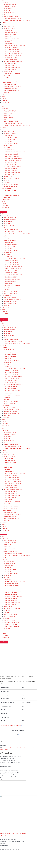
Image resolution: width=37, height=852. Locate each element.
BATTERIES (7, 42)
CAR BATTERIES (9, 44)
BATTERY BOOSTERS (11, 63)
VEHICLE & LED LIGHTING (11, 79)
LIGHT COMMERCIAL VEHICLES (12, 86)
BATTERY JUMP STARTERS (12, 67)
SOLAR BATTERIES (10, 34)
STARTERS (7, 77)
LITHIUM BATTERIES (11, 57)
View (18, 736)
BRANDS (4, 22)
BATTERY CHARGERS (11, 65)
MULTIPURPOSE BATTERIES (13, 55)
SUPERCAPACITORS (11, 32)
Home (1, 676)
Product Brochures (9, 26)
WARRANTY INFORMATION (11, 16)
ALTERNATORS (8, 40)
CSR (5, 14)
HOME (3, 1)
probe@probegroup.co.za (11, 770)
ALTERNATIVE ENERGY (10, 28)
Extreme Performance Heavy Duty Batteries (16, 747)
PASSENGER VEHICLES (10, 85)
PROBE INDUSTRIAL (9, 12)
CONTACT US (5, 102)
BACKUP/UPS (9, 30)
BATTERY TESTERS (10, 69)
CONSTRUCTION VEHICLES (11, 90)
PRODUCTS (5, 24)
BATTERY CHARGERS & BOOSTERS (13, 61)
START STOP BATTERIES (12, 49)
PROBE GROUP (8, 8)
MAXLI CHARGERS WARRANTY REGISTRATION (18, 20)
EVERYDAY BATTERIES (11, 48)
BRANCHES (5, 100)
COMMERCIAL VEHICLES (10, 88)
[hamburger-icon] (3, 212)
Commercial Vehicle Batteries (11, 676)
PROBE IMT (7, 10)
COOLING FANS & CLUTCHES (12, 73)
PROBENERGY (6, 94)
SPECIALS (4, 98)
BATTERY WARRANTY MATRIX (13, 18)
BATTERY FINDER (7, 83)
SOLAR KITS (8, 36)
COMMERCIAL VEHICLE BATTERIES (15, 46)
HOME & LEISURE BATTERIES (13, 53)
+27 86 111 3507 (16, 756)
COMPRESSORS (8, 71)
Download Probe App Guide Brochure (10, 725)
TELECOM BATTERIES (11, 59)
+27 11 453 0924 (11, 758)
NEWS (3, 96)
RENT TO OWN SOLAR (10, 5)
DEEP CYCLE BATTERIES (12, 51)
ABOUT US (5, 3)
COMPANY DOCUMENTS (10, 7)
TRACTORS (7, 92)
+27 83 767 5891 (11, 760)
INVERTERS (7, 75)
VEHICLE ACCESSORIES (10, 81)
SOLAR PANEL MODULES (12, 38)
